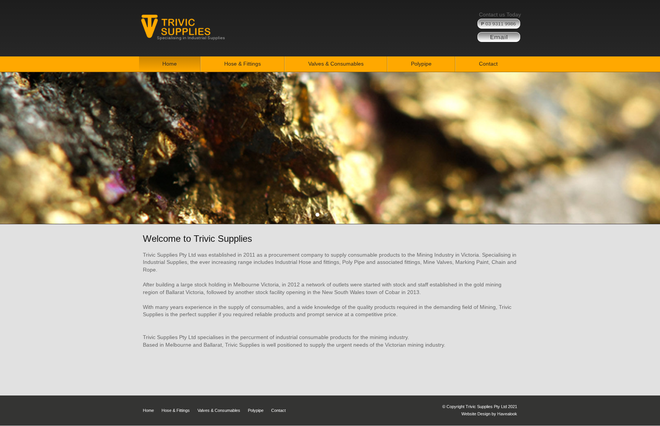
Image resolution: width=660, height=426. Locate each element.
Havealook (507, 414)
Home (148, 410)
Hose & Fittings (176, 410)
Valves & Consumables (218, 410)
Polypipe (256, 410)
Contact (278, 410)
